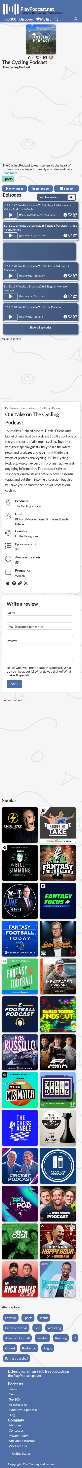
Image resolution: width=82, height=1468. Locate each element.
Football (11, 1318)
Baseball (42, 1338)
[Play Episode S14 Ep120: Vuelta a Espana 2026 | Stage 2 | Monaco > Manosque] (11, 276)
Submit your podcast (23, 1410)
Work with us (18, 1446)
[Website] (20, 584)
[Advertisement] (41, 116)
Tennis (43, 1318)
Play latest (15, 188)
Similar (68, 188)
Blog (12, 1415)
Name (11, 612)
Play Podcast (11, 407)
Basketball (29, 1348)
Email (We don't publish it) (25, 626)
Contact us (16, 1430)
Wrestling (54, 1328)
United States (21, 1453)
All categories (18, 1404)
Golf (37, 1328)
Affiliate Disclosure (22, 1441)
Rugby (47, 1348)
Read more (10, 173)
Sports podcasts (29, 407)
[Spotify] (14, 584)
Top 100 (10, 19)
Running (61, 1338)
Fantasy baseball (16, 1358)
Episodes (42, 188)
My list (45, 19)
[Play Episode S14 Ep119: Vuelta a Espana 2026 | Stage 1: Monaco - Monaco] (11, 296)
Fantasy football (16, 1328)
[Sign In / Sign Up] (76, 19)
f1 (75, 1338)
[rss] (26, 584)
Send (14, 684)
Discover (26, 19)
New (12, 1394)
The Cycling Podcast (50, 407)
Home (13, 1389)
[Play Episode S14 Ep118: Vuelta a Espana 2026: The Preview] (11, 317)
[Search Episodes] (71, 197)
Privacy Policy (18, 1435)
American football (17, 1338)
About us (15, 1425)
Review (12, 641)
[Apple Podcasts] (8, 584)
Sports (8, 179)
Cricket (10, 1348)
